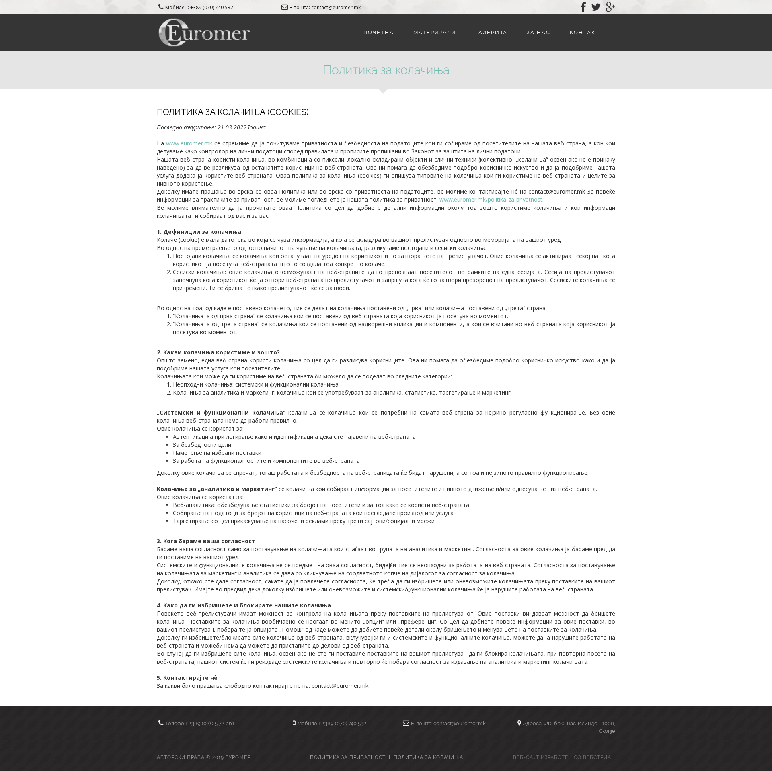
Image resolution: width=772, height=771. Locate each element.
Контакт (585, 32)
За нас (538, 32)
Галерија (491, 32)
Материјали (434, 32)
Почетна (378, 32)
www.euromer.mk (189, 143)
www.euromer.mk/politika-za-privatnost (490, 199)
